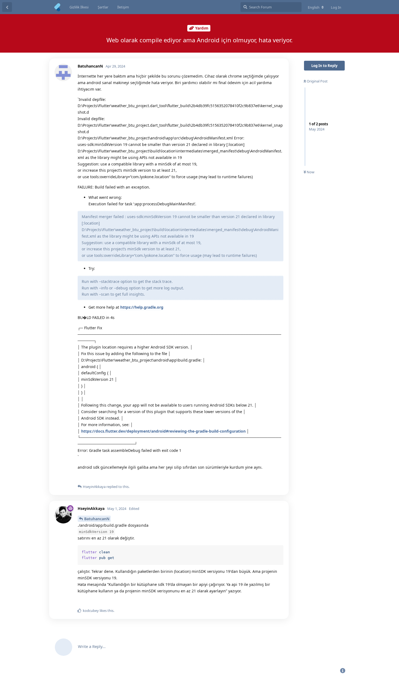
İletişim (123, 7)
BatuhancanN (96, 518)
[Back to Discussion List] (7, 7)
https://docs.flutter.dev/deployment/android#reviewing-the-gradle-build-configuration (163, 431)
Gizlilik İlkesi (78, 7)
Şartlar (103, 7)
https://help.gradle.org (141, 307)
